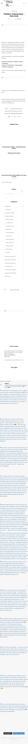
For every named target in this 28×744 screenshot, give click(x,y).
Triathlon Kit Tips (9, 266)
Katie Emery (8, 229)
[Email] (20, 117)
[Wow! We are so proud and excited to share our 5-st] (14, 575)
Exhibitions (8, 209)
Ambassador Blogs (9, 216)
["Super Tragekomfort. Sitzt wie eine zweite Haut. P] (14, 432)
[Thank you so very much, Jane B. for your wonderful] (14, 603)
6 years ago (6, 356)
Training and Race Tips (10, 256)
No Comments (18, 19)
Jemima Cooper (9, 245)
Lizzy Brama (8, 236)
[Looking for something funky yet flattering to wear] (14, 689)
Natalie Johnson (9, 219)
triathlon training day (16, 108)
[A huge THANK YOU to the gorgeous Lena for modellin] (14, 404)
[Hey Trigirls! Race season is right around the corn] (14, 632)
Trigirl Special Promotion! (14, 153)
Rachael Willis (9, 222)
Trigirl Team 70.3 (10, 242)
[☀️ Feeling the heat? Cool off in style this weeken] (14, 489)
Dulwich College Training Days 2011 (13, 111)
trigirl (6, 108)
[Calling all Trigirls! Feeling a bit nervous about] (14, 518)
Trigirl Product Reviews (10, 269)
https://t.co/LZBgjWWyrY (10, 355)
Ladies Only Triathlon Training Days (14, 113)
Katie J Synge (9, 249)
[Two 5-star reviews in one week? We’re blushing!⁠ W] (14, 546)
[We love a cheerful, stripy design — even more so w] (14, 660)
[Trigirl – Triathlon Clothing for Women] (8, 3)
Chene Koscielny (9, 226)
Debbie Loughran (10, 239)
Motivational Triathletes (10, 259)
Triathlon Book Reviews (10, 263)
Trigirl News (14, 11)
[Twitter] (15, 117)
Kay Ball (8, 252)
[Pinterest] (17, 117)
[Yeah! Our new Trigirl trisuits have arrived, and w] (14, 717)
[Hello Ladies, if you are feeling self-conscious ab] (14, 461)
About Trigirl (8, 276)
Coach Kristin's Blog (9, 213)
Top (14, 741)
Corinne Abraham (10, 232)
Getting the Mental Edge (10, 273)
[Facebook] (13, 117)
